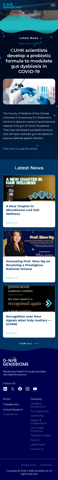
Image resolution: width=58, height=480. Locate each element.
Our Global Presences (37, 429)
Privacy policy (28, 465)
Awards (34, 440)
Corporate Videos (40, 435)
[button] (53, 5)
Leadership (37, 415)
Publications (10, 414)
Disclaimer (46, 465)
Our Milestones (39, 411)
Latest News (29, 38)
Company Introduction (38, 405)
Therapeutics (11, 404)
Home (6, 399)
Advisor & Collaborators (38, 422)
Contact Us (37, 449)
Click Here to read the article (20, 148)
